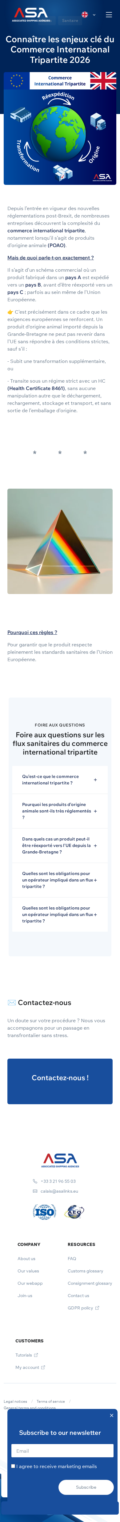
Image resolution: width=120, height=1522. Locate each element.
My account (27, 1367)
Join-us (25, 1295)
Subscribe (86, 1487)
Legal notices (15, 1401)
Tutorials (24, 1355)
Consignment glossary (90, 1283)
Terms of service (51, 1401)
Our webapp (30, 1283)
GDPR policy (81, 1308)
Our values (28, 1271)
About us (26, 1258)
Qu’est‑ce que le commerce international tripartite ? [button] (50, 780)
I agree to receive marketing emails (56, 1466)
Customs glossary (85, 1271)
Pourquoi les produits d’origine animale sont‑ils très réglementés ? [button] (56, 811)
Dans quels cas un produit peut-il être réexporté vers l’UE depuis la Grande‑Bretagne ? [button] (56, 845)
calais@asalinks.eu (59, 1191)
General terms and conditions (30, 1408)
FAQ (72, 1258)
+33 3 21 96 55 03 (58, 1181)
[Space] (60, 1160)
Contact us (78, 1295)
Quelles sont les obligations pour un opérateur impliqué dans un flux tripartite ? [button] (57, 880)
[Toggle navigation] (109, 14)
